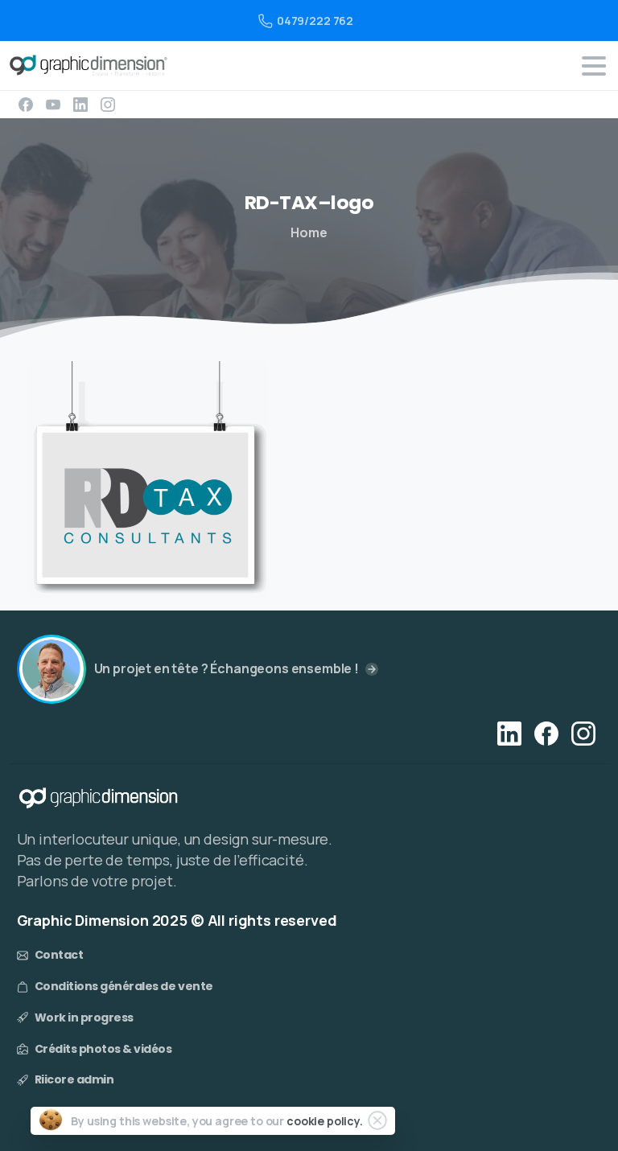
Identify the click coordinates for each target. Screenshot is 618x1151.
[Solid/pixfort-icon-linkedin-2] (509, 733)
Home (308, 232)
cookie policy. (324, 1120)
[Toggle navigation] (594, 66)
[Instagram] (108, 104)
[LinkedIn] (80, 104)
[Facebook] (25, 104)
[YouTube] (53, 104)
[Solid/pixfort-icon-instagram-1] (583, 733)
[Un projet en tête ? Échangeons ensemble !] (51, 669)
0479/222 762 (315, 20)
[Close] (377, 1120)
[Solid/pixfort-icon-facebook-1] (546, 733)
